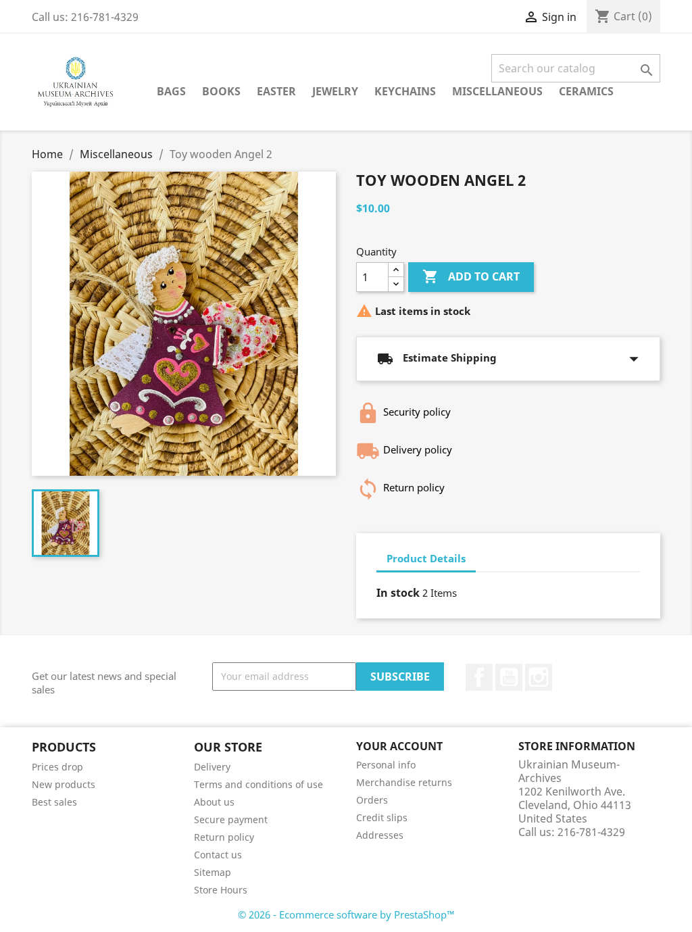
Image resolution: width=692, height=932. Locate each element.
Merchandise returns (404, 782)
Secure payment (231, 819)
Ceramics (586, 91)
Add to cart (471, 276)
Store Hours (220, 889)
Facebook (479, 677)
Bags (171, 91)
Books (221, 91)
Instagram (538, 677)
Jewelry (335, 91)
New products (63, 784)
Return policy (224, 837)
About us (214, 801)
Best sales (54, 801)
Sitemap (212, 872)
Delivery (212, 766)
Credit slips (381, 817)
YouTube (508, 677)
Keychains (405, 91)
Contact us (218, 854)
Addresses (379, 835)
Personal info (386, 764)
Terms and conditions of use (258, 784)
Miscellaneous (497, 91)
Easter (276, 91)
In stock (398, 592)
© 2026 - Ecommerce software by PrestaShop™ (346, 914)
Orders (372, 799)
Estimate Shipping (508, 359)
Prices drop (57, 766)
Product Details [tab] (426, 558)
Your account (399, 746)
